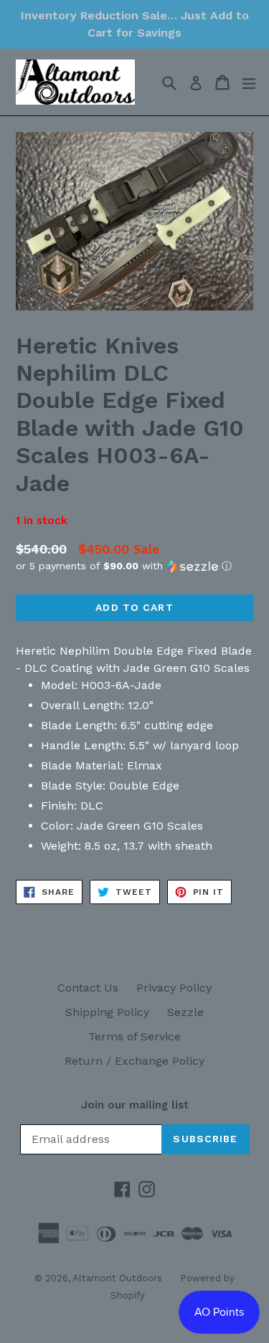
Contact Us (87, 988)
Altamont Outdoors (117, 1278)
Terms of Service (134, 1036)
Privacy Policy (174, 988)
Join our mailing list (135, 1104)
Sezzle (185, 1012)
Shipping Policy (107, 1012)
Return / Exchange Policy (134, 1061)
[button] (134, 566)
